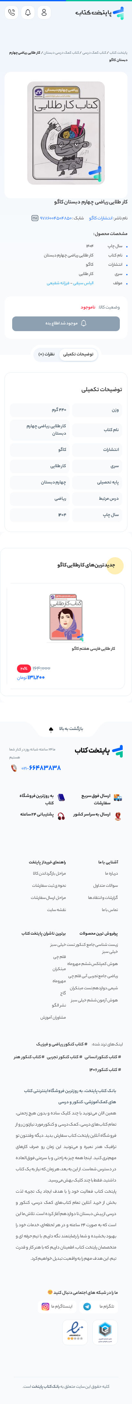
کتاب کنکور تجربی (62, 1057)
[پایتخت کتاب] (100, 13)
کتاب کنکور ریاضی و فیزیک (60, 1044)
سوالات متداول (105, 886)
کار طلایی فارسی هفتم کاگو (93, 649)
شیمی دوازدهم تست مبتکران (94, 988)
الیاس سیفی (83, 283)
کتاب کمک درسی (94, 53)
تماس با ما (110, 910)
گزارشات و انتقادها (103, 898)
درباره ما (111, 873)
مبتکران (59, 969)
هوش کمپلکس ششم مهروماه (92, 964)
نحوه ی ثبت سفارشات (49, 886)
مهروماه (59, 981)
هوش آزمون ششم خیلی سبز (94, 1000)
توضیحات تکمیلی (78, 354)
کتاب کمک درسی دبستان (61, 53)
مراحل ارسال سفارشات (48, 898)
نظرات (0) (46, 354)
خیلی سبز (58, 945)
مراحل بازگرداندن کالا (49, 873)
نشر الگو (59, 1005)
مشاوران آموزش (53, 1017)
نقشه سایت (56, 910)
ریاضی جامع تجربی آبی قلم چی (93, 976)
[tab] (78, 354)
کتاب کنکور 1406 (103, 1070)
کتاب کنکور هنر (27, 1057)
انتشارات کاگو (100, 218)
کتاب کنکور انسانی (101, 1057)
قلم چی (59, 957)
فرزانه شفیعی (58, 283)
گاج (63, 993)
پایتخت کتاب (119, 53)
